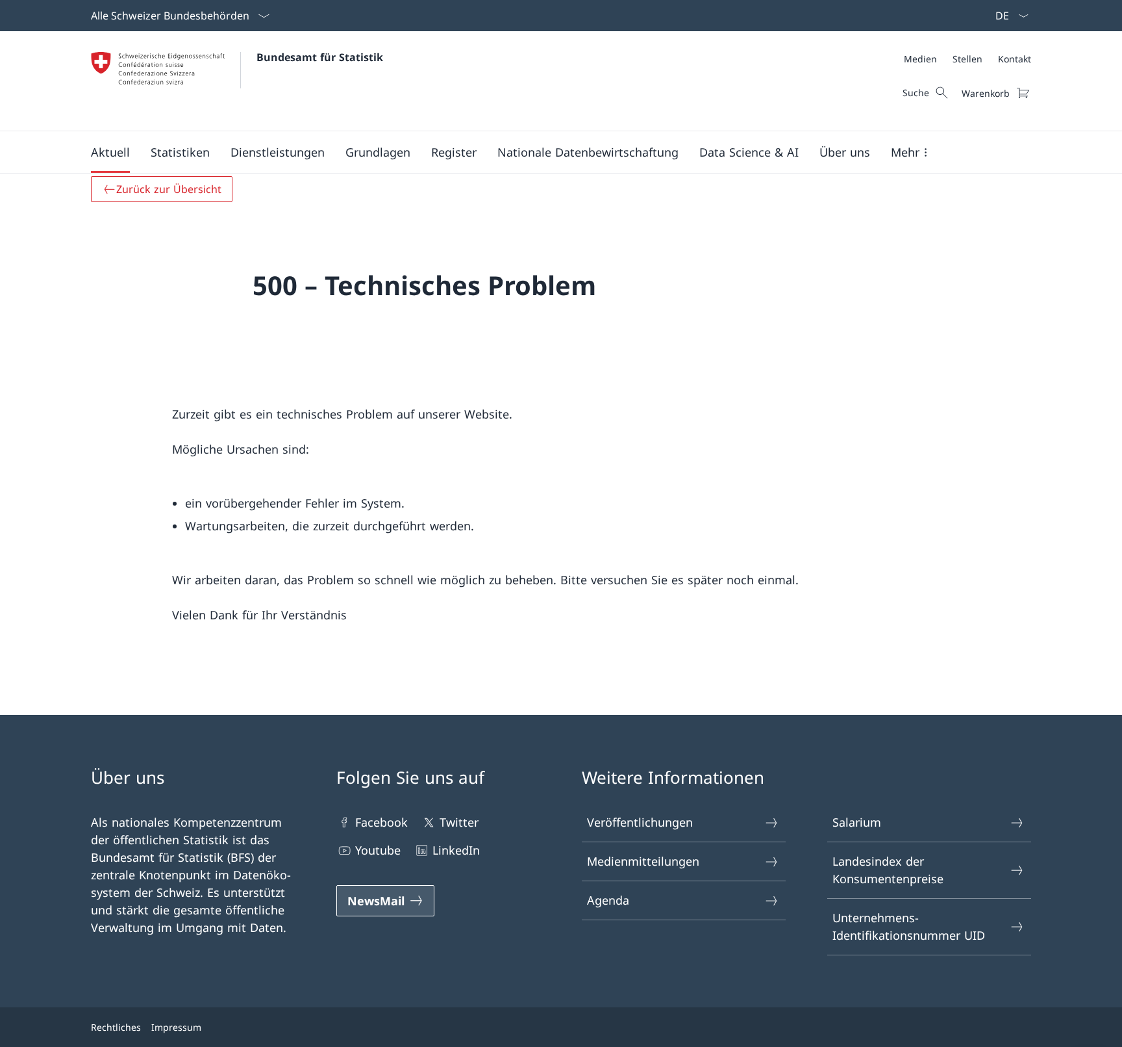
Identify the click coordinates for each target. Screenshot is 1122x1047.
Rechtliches (116, 1027)
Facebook (381, 822)
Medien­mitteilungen (643, 861)
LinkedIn (456, 850)
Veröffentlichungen (640, 822)
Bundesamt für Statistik (319, 57)
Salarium (856, 822)
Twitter (459, 822)
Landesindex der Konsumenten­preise (887, 869)
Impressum (176, 1027)
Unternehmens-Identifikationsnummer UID (908, 926)
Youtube (378, 850)
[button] (110, 152)
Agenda (608, 900)
